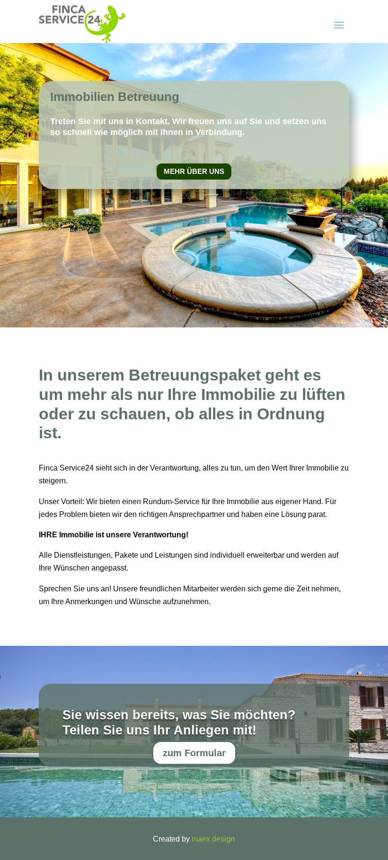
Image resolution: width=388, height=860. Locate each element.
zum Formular (194, 753)
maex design (213, 839)
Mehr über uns (194, 171)
